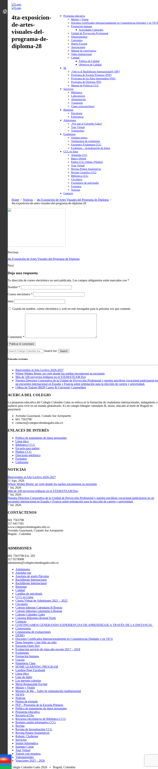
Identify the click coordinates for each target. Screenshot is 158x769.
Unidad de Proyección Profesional (89, 33)
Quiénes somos (79, 137)
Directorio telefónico (27, 455)
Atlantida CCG (79, 155)
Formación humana (81, 26)
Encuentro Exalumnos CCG (86, 144)
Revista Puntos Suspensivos (86, 169)
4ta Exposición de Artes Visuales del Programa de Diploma (44, 259)
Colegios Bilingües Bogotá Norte (35, 618)
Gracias (20, 659)
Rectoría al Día (24, 715)
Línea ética (22, 441)
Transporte (77, 102)
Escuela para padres (27, 448)
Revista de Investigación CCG (33, 729)
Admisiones (69, 120)
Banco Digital (78, 158)
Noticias (75, 189)
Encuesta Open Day (27, 645)
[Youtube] (6, 761)
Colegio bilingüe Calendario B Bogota (38, 607)
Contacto (68, 193)
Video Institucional (81, 54)
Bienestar (68, 109)
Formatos (76, 186)
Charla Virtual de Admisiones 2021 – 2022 (41, 600)
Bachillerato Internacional (31, 579)
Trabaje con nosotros (28, 753)
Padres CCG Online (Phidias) (87, 162)
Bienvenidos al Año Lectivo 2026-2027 (39, 370)
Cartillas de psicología (28, 593)
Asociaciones (78, 47)
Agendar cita (23, 572)
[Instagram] (6, 758)
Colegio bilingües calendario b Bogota (38, 611)
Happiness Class (25, 663)
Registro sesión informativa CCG (35, 722)
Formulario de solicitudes (85, 182)
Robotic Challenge (26, 736)
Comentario (16, 337)
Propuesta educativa (74, 15)
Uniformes (21, 462)
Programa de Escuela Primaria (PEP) (91, 75)
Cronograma (23, 628)
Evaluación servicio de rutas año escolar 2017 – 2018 (47, 649)
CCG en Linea (24, 597)
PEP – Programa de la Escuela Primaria (39, 705)
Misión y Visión (79, 19)
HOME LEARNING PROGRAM (36, 666)
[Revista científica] (5, 20)
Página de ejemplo (26, 701)
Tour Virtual (78, 127)
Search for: (50, 351)
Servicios (68, 89)
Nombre (14, 287)
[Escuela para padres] (5, 18)
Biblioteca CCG (79, 176)
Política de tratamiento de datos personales (41, 437)
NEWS (19, 694)
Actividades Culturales (91, 29)
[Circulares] (5, 4)
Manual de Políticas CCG (85, 85)
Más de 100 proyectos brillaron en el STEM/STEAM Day (50, 377)
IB (64, 68)
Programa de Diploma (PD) (86, 82)
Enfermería (77, 116)
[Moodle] (5, 6)
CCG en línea (70, 151)
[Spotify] (6, 767)
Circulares (76, 179)
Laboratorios (78, 96)
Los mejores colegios (28, 680)
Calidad (75, 57)
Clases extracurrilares (82, 106)
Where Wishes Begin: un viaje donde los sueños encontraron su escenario (60, 373)
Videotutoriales (24, 757)
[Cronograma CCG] (5, 2)
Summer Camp (24, 746)
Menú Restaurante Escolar (31, 684)
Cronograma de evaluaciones (33, 632)
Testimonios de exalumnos (85, 141)
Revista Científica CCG (84, 172)
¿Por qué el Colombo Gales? (86, 123)
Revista (19, 725)
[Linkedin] (6, 764)
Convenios (76, 40)
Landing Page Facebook (30, 670)
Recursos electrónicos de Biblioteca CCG (40, 718)
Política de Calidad (89, 61)
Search (64, 351)
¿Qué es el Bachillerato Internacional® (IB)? (95, 71)
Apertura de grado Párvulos (32, 576)
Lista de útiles (23, 677)
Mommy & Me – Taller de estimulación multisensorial (48, 691)
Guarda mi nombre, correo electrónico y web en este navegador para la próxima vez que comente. (71, 308)
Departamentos (79, 36)
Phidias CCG (23, 451)
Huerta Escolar (79, 43)
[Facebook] (6, 756)
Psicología (76, 113)
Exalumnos (69, 134)
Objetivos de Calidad (90, 64)
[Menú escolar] (5, 16)
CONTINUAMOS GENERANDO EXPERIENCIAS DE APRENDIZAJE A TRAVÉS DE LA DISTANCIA (84, 625)
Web (10, 301)
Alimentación (78, 99)
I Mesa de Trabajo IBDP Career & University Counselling (50, 387)
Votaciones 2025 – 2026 (30, 760)
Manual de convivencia (83, 50)
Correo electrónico (20, 294)
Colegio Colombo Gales (30, 614)
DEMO (20, 635)
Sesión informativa (26, 743)
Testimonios (77, 130)
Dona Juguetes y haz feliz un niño (36, 642)
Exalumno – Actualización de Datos (90, 148)
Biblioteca (76, 92)
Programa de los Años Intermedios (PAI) (93, 78)
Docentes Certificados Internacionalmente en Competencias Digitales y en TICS (114, 22)
